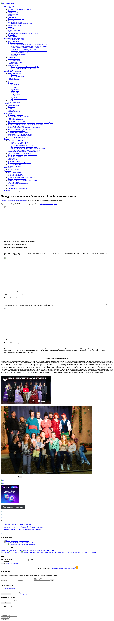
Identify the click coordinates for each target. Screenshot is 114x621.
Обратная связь (12, 17)
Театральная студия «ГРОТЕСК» (18, 137)
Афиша (10, 81)
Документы (7, 171)
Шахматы (14, 55)
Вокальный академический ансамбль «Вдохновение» (24, 127)
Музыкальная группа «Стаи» (16, 131)
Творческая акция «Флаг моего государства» (17, 524)
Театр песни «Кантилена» (16, 119)
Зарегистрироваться (12, 563)
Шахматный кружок (14, 159)
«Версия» (14, 86)
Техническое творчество (15, 140)
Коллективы (8, 113)
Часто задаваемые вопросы (16, 19)
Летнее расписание (14, 169)
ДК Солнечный (9, 6)
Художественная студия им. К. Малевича (23, 49)
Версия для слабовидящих (48, 204)
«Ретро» (13, 95)
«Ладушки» (14, 92)
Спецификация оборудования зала (21, 23)
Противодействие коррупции (17, 179)
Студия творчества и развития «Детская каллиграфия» (24, 150)
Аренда (10, 15)
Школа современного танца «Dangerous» (20, 134)
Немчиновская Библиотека (16, 39)
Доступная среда (13, 65)
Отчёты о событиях (14, 30)
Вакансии (11, 20)
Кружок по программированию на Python (24, 147)
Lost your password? (26, 594)
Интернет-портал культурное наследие (23, 544)
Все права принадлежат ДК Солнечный (63, 568)
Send (52, 580)
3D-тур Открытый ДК (14, 25)
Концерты (11, 108)
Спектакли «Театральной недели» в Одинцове (18, 526)
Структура (11, 28)
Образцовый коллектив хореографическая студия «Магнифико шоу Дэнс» (30, 123)
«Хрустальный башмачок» (19, 99)
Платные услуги (13, 63)
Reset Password (5, 602)
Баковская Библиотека (14, 73)
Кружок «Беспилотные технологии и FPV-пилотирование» (29, 148)
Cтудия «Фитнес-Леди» (15, 164)
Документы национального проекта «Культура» (22, 180)
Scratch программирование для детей (22, 145)
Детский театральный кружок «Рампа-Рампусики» (23, 151)
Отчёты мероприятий (14, 60)
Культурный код (13, 14)
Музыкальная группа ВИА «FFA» (18, 132)
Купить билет (12, 11)
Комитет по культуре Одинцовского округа (21, 542)
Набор (10, 27)
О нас (9, 7)
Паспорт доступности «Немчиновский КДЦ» (25, 67)
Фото (9, 31)
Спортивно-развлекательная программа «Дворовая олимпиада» (23, 527)
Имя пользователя (6, 559)
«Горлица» (14, 87)
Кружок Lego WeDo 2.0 (18, 143)
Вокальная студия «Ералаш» (16, 126)
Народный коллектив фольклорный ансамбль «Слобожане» (29, 46)
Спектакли (11, 110)
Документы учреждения (15, 175)
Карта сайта (11, 35)
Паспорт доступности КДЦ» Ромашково (23, 68)
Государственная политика (16, 182)
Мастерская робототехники (19, 142)
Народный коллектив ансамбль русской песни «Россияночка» (27, 124)
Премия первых (12, 36)
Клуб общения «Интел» (15, 166)
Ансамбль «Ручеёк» (14, 118)
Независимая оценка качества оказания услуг (21, 177)
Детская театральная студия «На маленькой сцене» (26, 47)
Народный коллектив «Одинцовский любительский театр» (29, 44)
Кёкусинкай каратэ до (14, 161)
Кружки (10, 83)
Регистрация (4, 619)
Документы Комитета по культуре (18, 183)
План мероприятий (14, 59)
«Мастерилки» (15, 94)
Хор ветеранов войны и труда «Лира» (19, 129)
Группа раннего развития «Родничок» (19, 163)
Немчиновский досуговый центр (14, 38)
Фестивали (11, 107)
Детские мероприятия (14, 111)
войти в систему (5, 594)
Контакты (11, 70)
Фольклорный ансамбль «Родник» (18, 116)
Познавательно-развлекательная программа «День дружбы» (22, 529)
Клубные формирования (15, 43)
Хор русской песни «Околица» (17, 121)
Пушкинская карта (13, 12)
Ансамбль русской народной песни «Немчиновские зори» (29, 51)
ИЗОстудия (11, 158)
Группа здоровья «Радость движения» (19, 153)
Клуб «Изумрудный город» (16, 115)
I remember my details (17, 602)
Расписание (11, 57)
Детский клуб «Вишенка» (19, 54)
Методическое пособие (15, 187)
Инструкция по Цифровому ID (17, 188)
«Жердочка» (15, 89)
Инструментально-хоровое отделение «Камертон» (23, 33)
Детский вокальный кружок (16, 156)
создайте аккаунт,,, (10, 588)
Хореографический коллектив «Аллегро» (20, 135)
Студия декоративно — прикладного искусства (22, 155)
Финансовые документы (15, 174)
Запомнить (5, 561)
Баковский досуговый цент (12, 71)
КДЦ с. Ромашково (13, 41)
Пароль (31, 559)
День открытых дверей (11, 531)
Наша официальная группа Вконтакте (17, 541)
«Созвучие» (15, 97)
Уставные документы (14, 172)
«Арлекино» (15, 84)
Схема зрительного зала (15, 22)
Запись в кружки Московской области (19, 9)
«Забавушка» (15, 91)
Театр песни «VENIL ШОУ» (19, 52)
